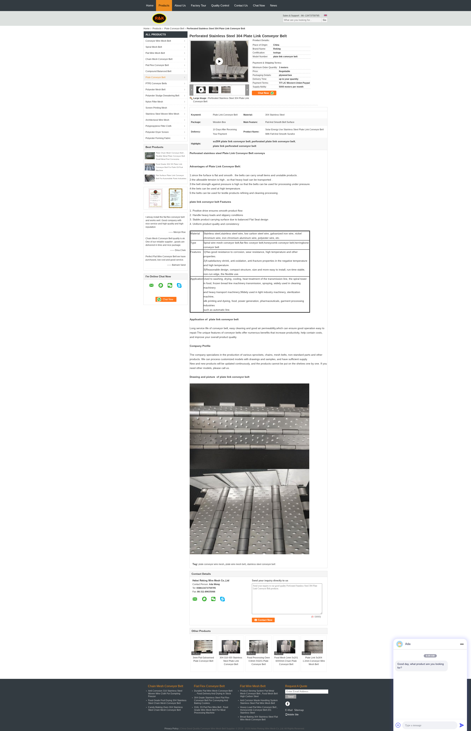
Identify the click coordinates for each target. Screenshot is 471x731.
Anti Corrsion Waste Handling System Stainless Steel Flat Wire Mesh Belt (259, 701)
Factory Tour (198, 5)
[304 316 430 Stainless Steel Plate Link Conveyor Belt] (231, 647)
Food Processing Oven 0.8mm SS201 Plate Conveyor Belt (258, 661)
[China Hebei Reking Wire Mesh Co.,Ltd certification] (156, 198)
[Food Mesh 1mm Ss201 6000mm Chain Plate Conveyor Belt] (286, 647)
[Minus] (462, 644)
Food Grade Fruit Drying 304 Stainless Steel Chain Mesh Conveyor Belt (167, 701)
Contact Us (241, 5)
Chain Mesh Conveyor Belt (159, 59)
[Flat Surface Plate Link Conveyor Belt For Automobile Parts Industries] (150, 178)
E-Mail (289, 710)
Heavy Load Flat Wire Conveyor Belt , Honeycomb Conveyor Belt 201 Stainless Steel (258, 710)
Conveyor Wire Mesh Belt (158, 41)
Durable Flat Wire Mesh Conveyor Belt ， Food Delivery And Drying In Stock (213, 692)
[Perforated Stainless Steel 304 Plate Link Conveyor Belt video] (219, 61)
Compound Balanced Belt (158, 71)
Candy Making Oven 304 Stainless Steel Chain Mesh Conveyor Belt (165, 708)
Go (324, 20)
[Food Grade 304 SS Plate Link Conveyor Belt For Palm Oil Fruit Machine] (150, 166)
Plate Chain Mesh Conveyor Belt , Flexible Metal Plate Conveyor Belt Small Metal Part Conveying (170, 156)
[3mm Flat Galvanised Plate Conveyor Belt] (203, 647)
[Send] (462, 725)
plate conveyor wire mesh (211, 564)
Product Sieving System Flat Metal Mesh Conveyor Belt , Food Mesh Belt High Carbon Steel (259, 694)
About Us (180, 5)
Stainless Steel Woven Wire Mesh (162, 114)
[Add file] (398, 725)
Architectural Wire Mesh (157, 120)
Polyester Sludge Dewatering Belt (162, 95)
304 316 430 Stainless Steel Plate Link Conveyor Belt (231, 661)
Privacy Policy (171, 728)
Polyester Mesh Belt (155, 89)
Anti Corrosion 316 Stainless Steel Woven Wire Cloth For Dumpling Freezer (165, 694)
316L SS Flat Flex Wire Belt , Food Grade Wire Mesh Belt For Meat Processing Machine (211, 710)
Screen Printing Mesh (156, 108)
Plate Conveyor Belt (174, 28)
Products (164, 5)
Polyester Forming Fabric (158, 138)
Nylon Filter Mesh (154, 101)
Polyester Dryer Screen (157, 132)
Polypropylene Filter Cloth (158, 126)
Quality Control (220, 5)
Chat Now (259, 5)
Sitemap (299, 710)
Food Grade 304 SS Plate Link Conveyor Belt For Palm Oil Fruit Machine (169, 167)
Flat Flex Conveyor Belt (157, 65)
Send (290, 696)
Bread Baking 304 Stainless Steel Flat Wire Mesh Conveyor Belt (259, 718)
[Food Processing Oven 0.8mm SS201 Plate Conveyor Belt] (258, 647)
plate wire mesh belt (236, 564)
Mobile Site (293, 714)
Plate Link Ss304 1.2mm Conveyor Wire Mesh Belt (314, 661)
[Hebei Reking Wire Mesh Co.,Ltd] (159, 18)
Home (149, 5)
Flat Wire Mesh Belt (155, 53)
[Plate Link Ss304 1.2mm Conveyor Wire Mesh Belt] (314, 647)
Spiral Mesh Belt (154, 47)
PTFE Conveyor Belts (156, 83)
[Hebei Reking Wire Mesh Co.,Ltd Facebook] (287, 704)
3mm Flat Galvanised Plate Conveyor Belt (203, 659)
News (273, 5)
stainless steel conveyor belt (261, 564)
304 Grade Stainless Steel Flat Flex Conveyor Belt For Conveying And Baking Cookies (211, 700)
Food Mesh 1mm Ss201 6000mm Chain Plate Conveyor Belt (286, 661)
